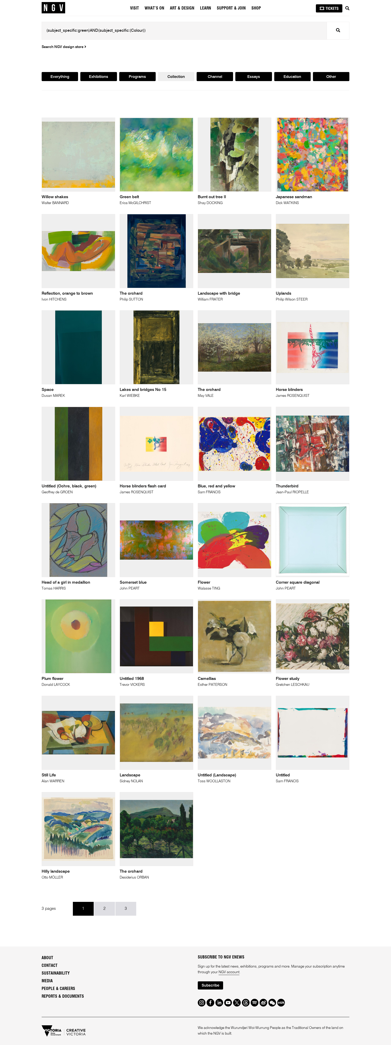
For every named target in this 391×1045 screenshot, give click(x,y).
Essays (253, 77)
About (47, 958)
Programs (137, 77)
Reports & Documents (63, 996)
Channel (215, 77)
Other (331, 77)
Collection (176, 77)
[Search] (347, 8)
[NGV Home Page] (53, 7)
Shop (256, 8)
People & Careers (58, 989)
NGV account (229, 972)
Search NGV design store (63, 47)
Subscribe (210, 985)
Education (292, 77)
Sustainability (56, 973)
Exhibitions (98, 77)
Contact (49, 966)
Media (47, 981)
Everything (59, 77)
